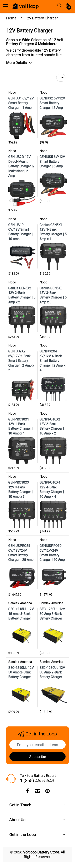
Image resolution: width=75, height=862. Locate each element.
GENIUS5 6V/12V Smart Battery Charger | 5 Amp (52, 161)
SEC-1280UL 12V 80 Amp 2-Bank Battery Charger (52, 672)
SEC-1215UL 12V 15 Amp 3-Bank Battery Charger (21, 613)
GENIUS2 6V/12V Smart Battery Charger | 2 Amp (52, 103)
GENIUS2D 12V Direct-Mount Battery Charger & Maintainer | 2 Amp (21, 166)
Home (11, 18)
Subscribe (37, 756)
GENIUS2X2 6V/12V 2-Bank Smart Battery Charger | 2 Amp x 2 (21, 360)
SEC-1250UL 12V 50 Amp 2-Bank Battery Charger (21, 672)
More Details (16, 62)
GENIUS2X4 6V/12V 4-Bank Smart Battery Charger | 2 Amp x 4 (52, 360)
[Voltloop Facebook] (27, 792)
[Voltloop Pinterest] (47, 792)
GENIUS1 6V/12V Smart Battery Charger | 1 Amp (21, 103)
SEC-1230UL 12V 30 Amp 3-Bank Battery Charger (52, 613)
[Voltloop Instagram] (37, 792)
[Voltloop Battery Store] (25, 6)
